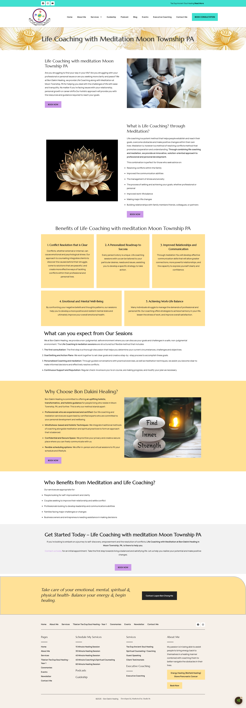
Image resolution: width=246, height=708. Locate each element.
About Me (81, 17)
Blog (135, 17)
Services (95, 17)
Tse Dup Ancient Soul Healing (187, 3)
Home (69, 17)
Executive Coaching (162, 17)
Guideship (111, 17)
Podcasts (81, 670)
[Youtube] (52, 3)
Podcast (125, 17)
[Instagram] (48, 3)
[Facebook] (43, 3)
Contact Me (181, 17)
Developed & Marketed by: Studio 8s (135, 698)
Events (145, 17)
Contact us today (53, 551)
